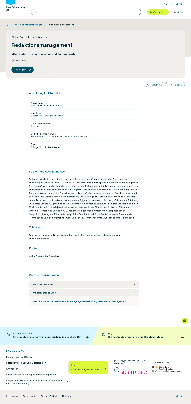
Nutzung (66, 396)
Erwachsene (13, 368)
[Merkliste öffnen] (165, 4)
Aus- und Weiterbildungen (28, 25)
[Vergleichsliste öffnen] (171, 4)
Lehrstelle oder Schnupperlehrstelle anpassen (31, 374)
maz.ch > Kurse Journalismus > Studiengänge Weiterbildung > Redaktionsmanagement (79, 301)
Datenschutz (30, 396)
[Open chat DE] (185, 321)
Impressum (12, 396)
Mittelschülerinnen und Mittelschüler (26, 362)
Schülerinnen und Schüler (20, 357)
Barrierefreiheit (49, 396)
